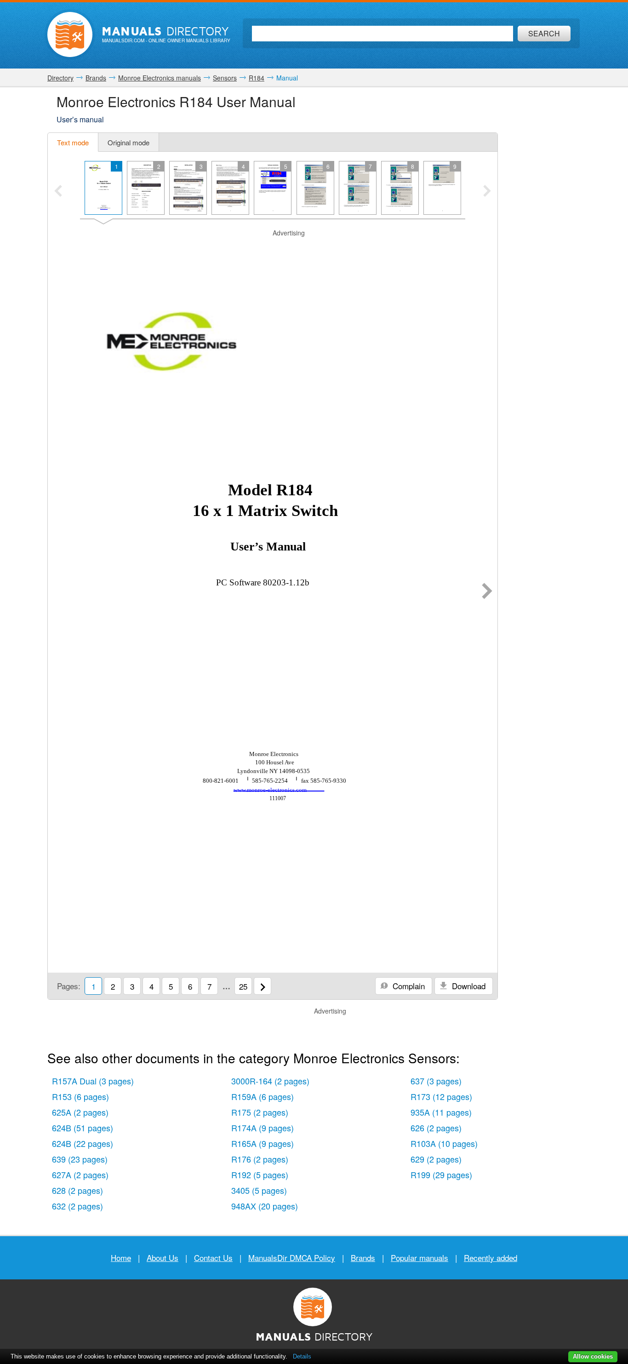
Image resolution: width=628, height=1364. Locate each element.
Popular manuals (419, 1257)
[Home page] (70, 34)
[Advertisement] (272, 249)
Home (121, 1257)
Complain (407, 985)
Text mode (73, 142)
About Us (162, 1257)
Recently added (490, 1257)
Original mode (128, 142)
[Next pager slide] (487, 192)
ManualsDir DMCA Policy (291, 1257)
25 (243, 986)
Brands (363, 1257)
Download (467, 985)
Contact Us (213, 1257)
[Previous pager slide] (58, 192)
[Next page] (487, 592)
